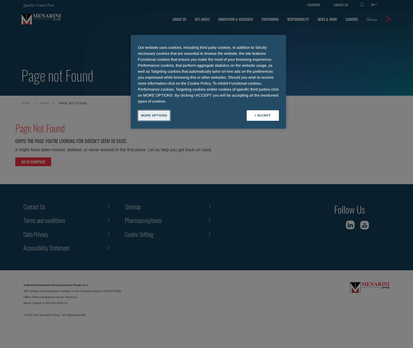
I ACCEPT (263, 115)
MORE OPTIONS (154, 115)
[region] (208, 82)
